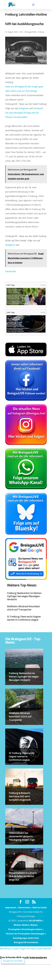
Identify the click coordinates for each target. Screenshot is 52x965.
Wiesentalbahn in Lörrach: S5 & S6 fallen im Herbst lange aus (23, 876)
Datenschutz (24, 907)
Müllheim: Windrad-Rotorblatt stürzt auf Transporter (23, 608)
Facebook (37, 108)
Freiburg (41, 32)
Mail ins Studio (40, 907)
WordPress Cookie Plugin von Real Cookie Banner (25, 948)
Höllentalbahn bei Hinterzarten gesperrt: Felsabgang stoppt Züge (22, 836)
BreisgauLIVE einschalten (26, 942)
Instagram (23, 108)
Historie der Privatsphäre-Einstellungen (25, 933)
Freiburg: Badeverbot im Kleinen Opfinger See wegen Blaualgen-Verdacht (24, 596)
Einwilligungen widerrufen (26, 938)
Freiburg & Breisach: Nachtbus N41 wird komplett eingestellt (20, 796)
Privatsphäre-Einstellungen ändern (25, 929)
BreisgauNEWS (31, 32)
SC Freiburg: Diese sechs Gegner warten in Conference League (24, 618)
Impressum (10, 907)
